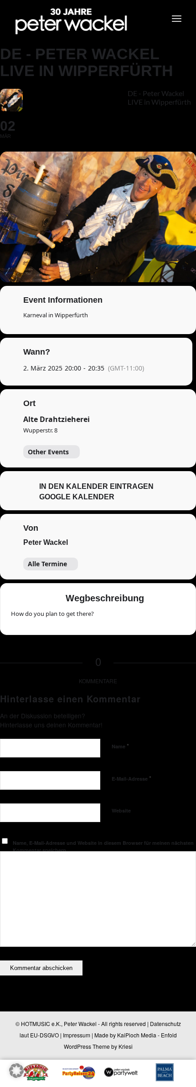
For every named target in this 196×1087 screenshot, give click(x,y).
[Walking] (159, 616)
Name (120, 746)
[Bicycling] (177, 616)
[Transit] (142, 616)
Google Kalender (76, 497)
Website (121, 810)
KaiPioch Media (136, 1035)
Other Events (48, 451)
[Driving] (124, 616)
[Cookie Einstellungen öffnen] (16, 1075)
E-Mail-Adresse (131, 778)
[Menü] (176, 18)
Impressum (76, 1035)
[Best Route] (106, 616)
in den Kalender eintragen (96, 486)
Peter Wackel (45, 542)
